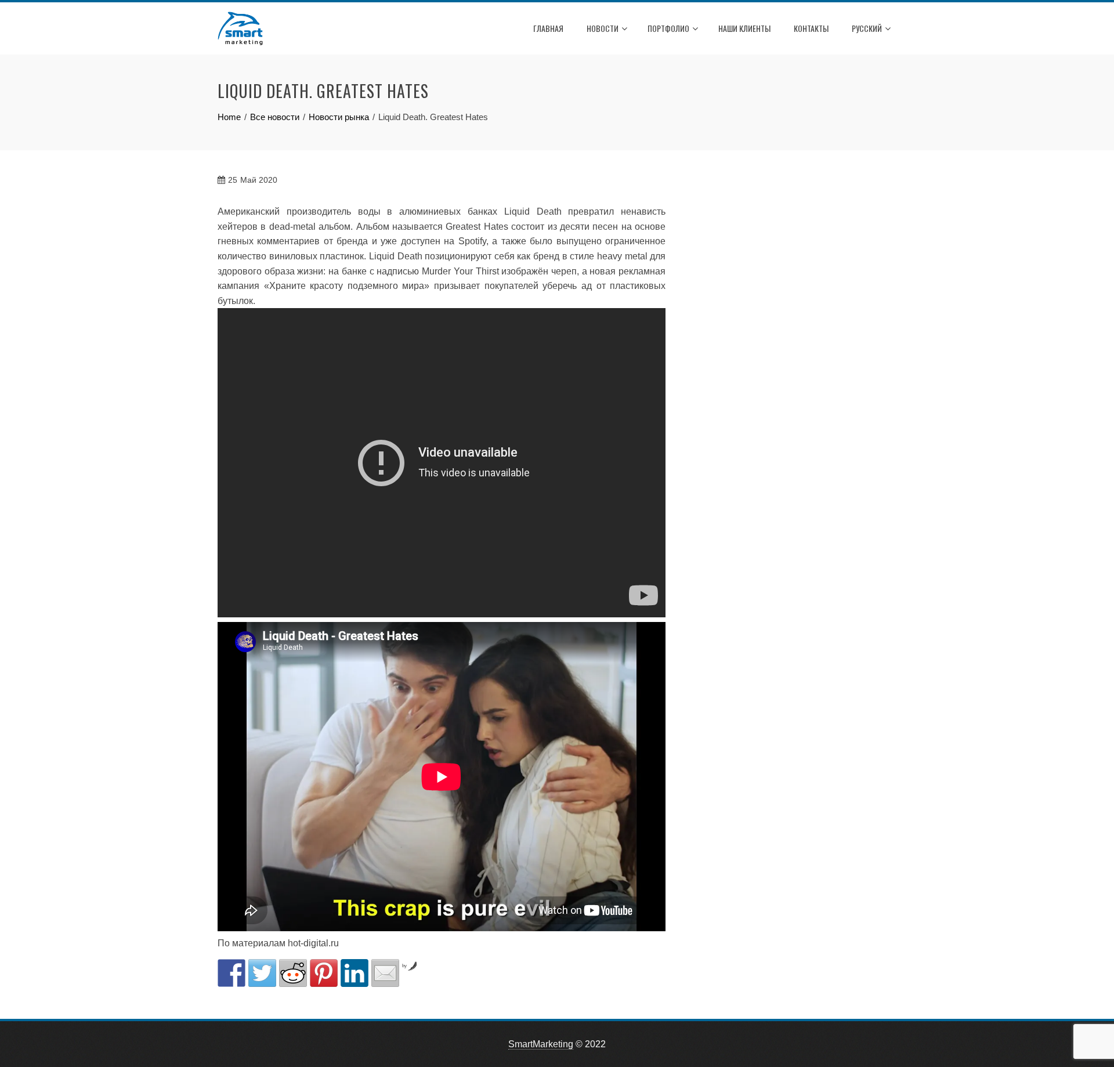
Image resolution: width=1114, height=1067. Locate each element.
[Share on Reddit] (293, 973)
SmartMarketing (540, 1044)
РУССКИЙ (867, 28)
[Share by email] (385, 973)
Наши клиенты (744, 28)
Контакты (811, 28)
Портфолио (668, 28)
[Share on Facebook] (231, 973)
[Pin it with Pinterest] (324, 973)
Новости (603, 28)
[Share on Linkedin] (354, 973)
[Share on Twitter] (262, 973)
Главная (548, 28)
